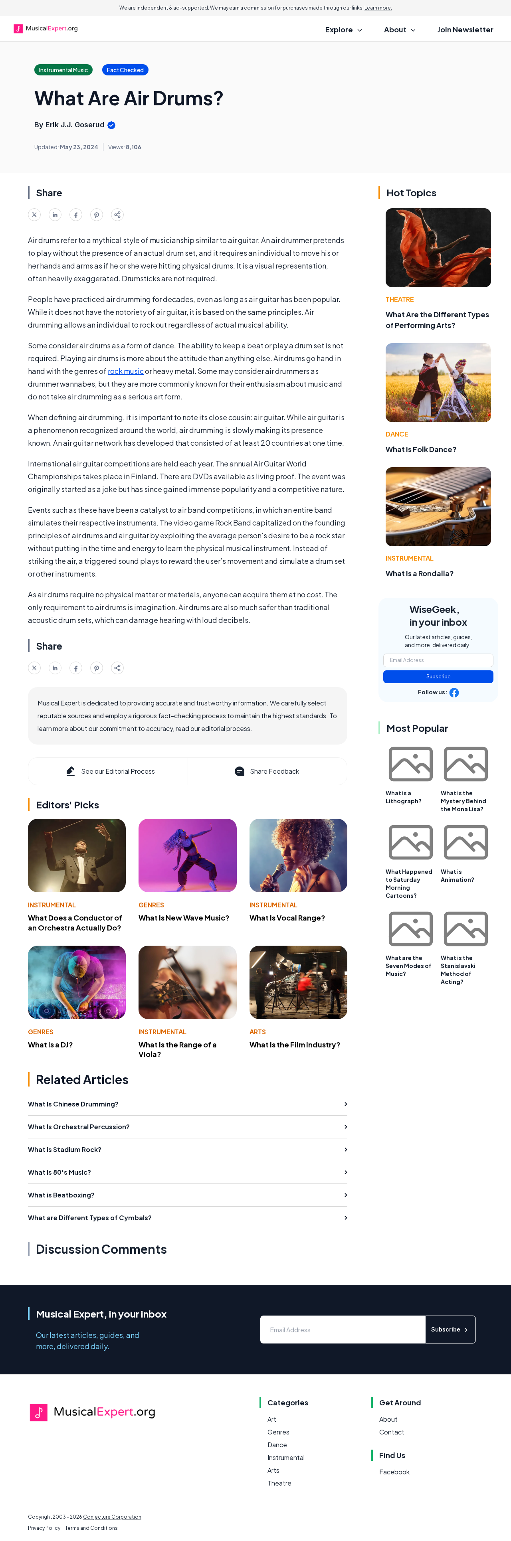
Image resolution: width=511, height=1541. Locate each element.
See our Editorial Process (118, 771)
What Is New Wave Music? (184, 917)
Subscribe (438, 677)
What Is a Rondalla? (420, 573)
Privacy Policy (44, 1528)
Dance (397, 434)
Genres (151, 905)
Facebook (394, 1472)
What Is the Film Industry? (295, 1044)
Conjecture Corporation (112, 1517)
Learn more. (378, 8)
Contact (391, 1432)
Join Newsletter (465, 29)
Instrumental (52, 905)
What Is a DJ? (50, 1044)
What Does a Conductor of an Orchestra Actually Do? (75, 922)
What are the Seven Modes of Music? (409, 965)
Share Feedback (274, 771)
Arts (258, 1031)
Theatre (400, 299)
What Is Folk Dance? (421, 449)
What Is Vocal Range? (287, 917)
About (388, 1419)
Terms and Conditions (91, 1528)
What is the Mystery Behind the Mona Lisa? (463, 800)
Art (271, 1419)
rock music (126, 370)
